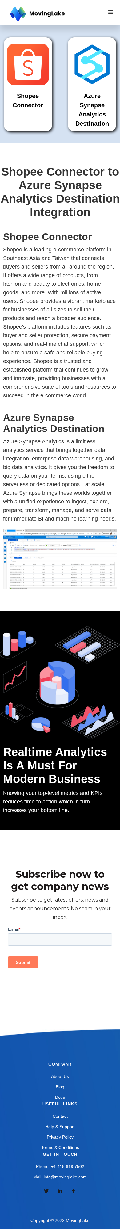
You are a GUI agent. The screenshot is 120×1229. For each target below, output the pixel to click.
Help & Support (60, 1126)
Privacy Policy (60, 1137)
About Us (60, 1076)
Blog (60, 1086)
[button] (111, 12)
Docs (60, 1097)
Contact (60, 1116)
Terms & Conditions (60, 1147)
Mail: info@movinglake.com (60, 1176)
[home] (36, 14)
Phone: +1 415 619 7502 (60, 1166)
